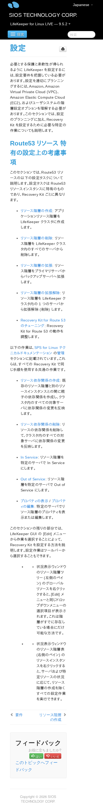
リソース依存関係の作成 (40, 380)
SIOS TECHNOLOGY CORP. (43, 15)
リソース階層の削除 (37, 238)
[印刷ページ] (63, 49)
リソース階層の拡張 (37, 265)
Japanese (81, 5)
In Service (29, 457)
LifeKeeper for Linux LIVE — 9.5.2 (39, 24)
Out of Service (33, 479)
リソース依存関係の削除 (40, 424)
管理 (61, 353)
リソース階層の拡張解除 (40, 293)
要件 (19, 714)
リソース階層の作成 (37, 211)
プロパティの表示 (34, 501)
